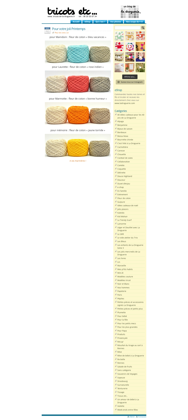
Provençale (122, 338)
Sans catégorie (124, 370)
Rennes (120, 363)
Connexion (142, 417)
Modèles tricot (124, 280)
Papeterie (121, 291)
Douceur (121, 180)
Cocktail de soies (125, 158)
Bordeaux (121, 132)
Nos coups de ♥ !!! (134, 21)
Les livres (121, 258)
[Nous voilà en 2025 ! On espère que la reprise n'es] (140, 46)
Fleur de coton (60, 33)
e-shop (120, 187)
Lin (67, 33)
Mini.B (120, 273)
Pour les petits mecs (126, 323)
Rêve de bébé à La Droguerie (130, 355)
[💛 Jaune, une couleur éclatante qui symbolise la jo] (129, 36)
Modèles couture (125, 276)
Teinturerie (122, 388)
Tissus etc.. (122, 396)
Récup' (120, 341)
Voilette (120, 406)
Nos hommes (123, 287)
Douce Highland (124, 176)
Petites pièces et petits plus (130, 308)
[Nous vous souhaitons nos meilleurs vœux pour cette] (119, 57)
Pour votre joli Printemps (68, 29)
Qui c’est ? (100, 21)
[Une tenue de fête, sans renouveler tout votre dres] (140, 57)
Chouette (121, 154)
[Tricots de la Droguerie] (94, 11)
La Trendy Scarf (124, 220)
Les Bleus (121, 241)
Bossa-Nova (122, 136)
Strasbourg (122, 381)
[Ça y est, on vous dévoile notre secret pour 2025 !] (129, 46)
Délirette (121, 172)
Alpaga (120, 121)
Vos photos (115, 21)
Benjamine (122, 125)
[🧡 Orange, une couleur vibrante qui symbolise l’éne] (140, 36)
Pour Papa (122, 330)
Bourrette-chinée (125, 139)
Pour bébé (122, 316)
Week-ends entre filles (127, 409)
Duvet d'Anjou (123, 183)
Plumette (121, 312)
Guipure (121, 202)
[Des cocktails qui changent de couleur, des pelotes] (129, 57)
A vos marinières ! (78, 160)
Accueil (76, 21)
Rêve (119, 352)
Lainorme (121, 223)
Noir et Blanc (123, 284)
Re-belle (121, 359)
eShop (87, 21)
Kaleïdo (120, 212)
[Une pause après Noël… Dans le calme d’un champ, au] (140, 67)
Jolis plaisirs (122, 209)
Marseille (121, 265)
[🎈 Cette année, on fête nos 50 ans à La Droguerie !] (119, 46)
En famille (122, 191)
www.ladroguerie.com (125, 103)
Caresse (121, 150)
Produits (121, 334)
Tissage (120, 392)
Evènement (122, 194)
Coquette (121, 169)
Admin (132, 417)
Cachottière (122, 147)
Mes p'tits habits (125, 269)
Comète (120, 165)
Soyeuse (121, 377)
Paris (119, 295)
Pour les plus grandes (127, 327)
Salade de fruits (124, 366)
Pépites (120, 298)
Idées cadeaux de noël (127, 205)
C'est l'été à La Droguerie (128, 143)
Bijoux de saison (124, 128)
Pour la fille (122, 319)
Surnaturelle (123, 385)
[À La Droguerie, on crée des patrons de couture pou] (129, 67)
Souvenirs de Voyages (127, 374)
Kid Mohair (122, 216)
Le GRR (120, 234)
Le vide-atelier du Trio (127, 237)
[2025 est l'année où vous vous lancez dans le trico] (119, 67)
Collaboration (123, 161)
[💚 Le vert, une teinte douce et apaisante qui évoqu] (119, 36)
